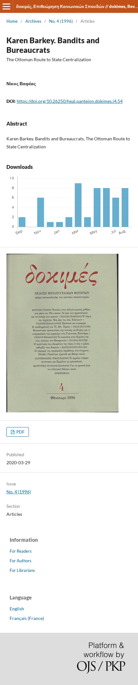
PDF (19, 431)
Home (12, 21)
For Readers (21, 551)
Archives (33, 21)
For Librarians (22, 570)
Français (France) (27, 618)
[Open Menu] (6, 6)
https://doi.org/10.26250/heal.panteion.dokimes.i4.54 (70, 101)
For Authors (20, 560)
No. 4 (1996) (61, 21)
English (17, 608)
